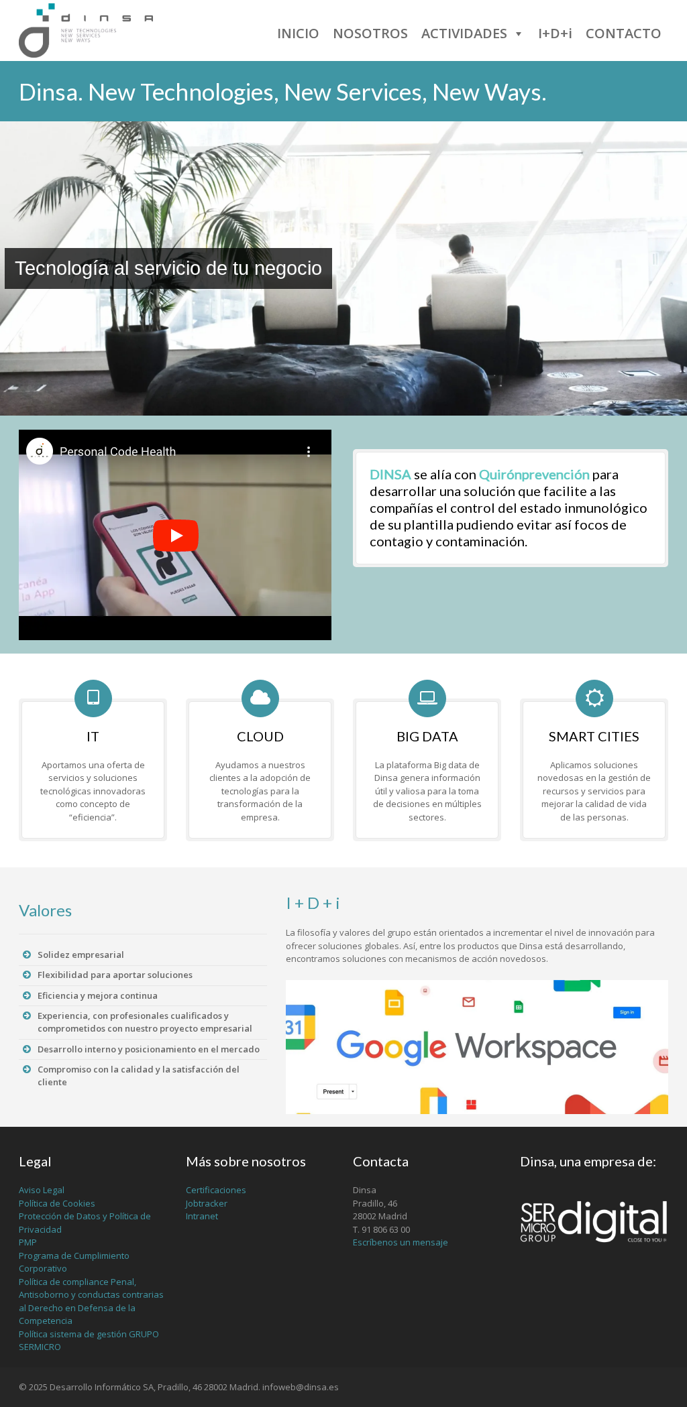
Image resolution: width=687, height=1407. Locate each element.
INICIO (298, 33)
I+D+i (555, 33)
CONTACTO (624, 33)
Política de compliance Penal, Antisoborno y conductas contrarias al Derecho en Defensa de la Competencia (91, 1301)
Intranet (202, 1216)
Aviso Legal (41, 1190)
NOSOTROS (370, 33)
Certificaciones (216, 1190)
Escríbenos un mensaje (400, 1242)
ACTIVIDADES (464, 33)
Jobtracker (206, 1203)
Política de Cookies (57, 1203)
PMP (28, 1242)
